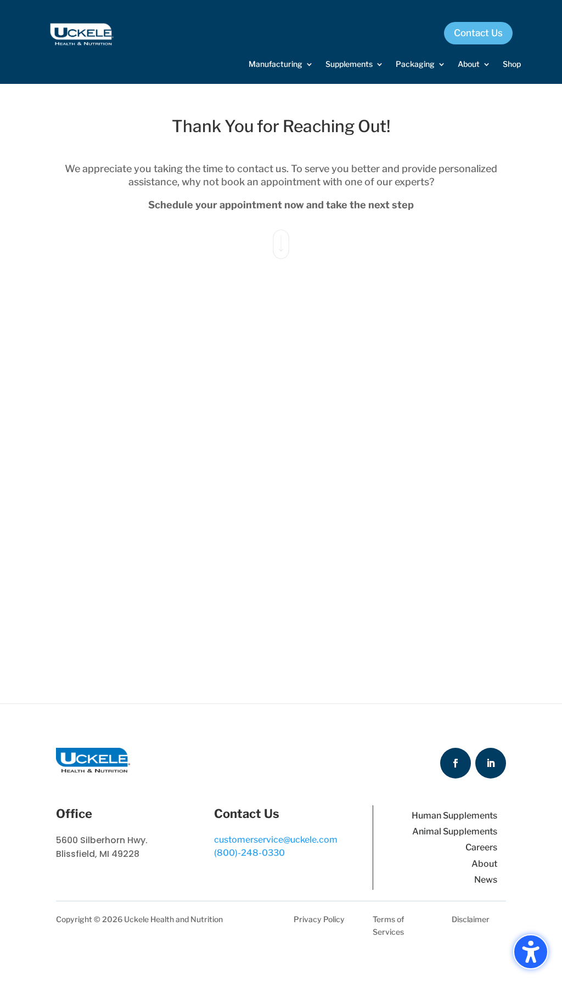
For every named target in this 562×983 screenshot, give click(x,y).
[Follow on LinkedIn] (490, 763)
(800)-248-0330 (249, 853)
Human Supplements (454, 815)
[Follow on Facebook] (455, 763)
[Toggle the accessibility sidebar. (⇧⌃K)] (530, 951)
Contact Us (478, 32)
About (484, 864)
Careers (481, 847)
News (485, 879)
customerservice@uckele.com (276, 839)
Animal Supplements (454, 831)
